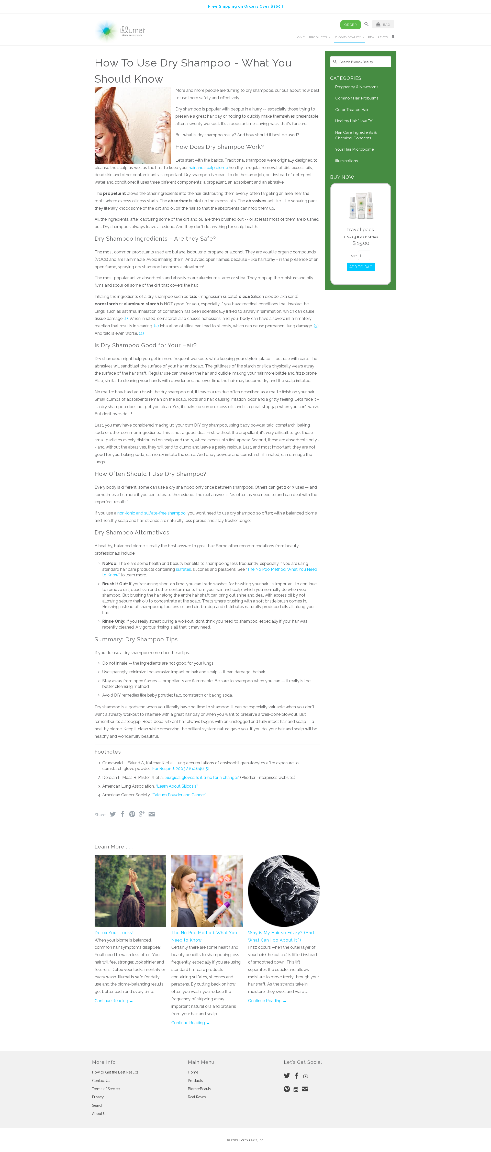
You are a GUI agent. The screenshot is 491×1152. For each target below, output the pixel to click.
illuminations (346, 161)
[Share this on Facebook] (121, 814)
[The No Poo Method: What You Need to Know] (207, 925)
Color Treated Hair (352, 109)
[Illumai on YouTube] (305, 1076)
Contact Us (101, 1081)
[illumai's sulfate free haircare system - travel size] (360, 221)
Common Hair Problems (356, 98)
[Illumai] (120, 31)
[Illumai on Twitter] (287, 1075)
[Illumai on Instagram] (296, 1089)
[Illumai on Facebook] (297, 1075)
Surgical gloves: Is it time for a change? (202, 777)
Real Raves (378, 37)
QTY (354, 256)
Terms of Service (106, 1089)
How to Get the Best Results (115, 1072)
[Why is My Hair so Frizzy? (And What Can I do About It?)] (284, 925)
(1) (126, 318)
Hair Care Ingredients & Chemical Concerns (356, 135)
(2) (156, 325)
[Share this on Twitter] (111, 814)
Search (97, 1105)
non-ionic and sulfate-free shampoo (151, 513)
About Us (99, 1114)
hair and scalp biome (208, 167)
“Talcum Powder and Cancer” (178, 794)
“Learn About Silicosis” (177, 786)
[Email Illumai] (305, 1089)
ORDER (350, 25)
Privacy (98, 1097)
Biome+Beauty (349, 37)
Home (300, 37)
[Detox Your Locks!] (130, 925)
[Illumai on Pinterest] (287, 1089)
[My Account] (393, 38)
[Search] (366, 25)
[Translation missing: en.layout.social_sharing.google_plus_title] (140, 814)
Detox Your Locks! (114, 932)
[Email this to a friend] (150, 814)
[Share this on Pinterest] (131, 814)
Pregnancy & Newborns (356, 87)
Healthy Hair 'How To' (354, 121)
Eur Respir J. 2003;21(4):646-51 (181, 768)
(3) (316, 325)
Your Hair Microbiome (354, 149)
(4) (141, 333)
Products (319, 37)
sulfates (183, 569)
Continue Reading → (114, 1000)
